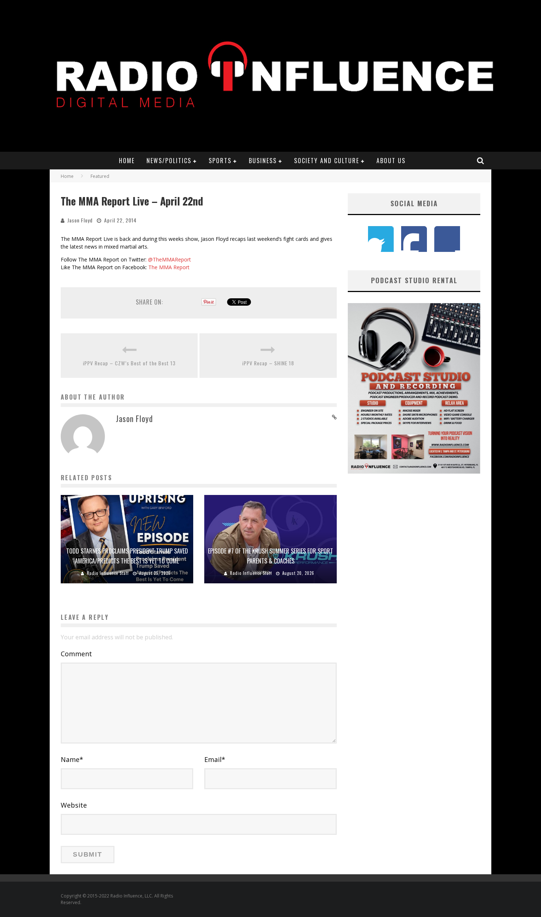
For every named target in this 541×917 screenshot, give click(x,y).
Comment (76, 653)
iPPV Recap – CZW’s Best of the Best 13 (129, 363)
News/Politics (168, 160)
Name (72, 759)
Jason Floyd (80, 220)
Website (74, 805)
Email (214, 759)
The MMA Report (169, 267)
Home (127, 160)
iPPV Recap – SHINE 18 (268, 363)
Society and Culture (326, 160)
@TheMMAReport (169, 259)
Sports (220, 160)
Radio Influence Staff (108, 573)
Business (263, 160)
